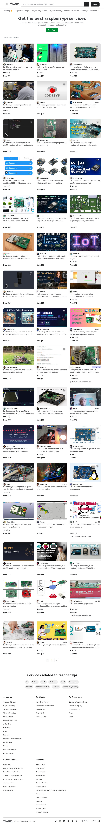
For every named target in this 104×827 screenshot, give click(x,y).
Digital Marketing (55, 11)
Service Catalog (8, 753)
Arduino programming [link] (70, 687)
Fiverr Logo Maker (9, 786)
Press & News (41, 808)
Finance (6, 746)
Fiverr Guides (40, 713)
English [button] (86, 821)
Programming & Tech (39, 11)
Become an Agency (75, 706)
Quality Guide (40, 709)
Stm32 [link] (63, 682)
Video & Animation (71, 11)
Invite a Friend (41, 805)
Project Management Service (13, 768)
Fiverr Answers (41, 716)
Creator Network (42, 797)
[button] (6, 4)
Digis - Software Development (13, 779)
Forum (71, 713)
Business (6, 735)
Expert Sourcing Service (11, 772)
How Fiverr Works (42, 702)
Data (5, 731)
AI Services (7, 724)
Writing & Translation (10, 709)
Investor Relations (42, 812)
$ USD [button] (94, 821)
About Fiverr (40, 764)
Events (71, 716)
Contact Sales (8, 790)
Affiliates (39, 801)
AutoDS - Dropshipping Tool (12, 775)
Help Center (40, 768)
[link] (56, 821)
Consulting (6, 727)
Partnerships (40, 794)
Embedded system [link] (42, 687)
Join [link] (95, 4)
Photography (7, 742)
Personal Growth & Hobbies (12, 738)
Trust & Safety (41, 772)
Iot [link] (27, 682)
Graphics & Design (22, 11)
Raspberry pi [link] (73, 682)
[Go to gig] (18, 52)
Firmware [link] (56, 687)
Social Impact (40, 775)
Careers (39, 779)
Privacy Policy (41, 786)
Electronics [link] (53, 682)
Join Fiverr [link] (52, 30)
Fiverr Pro (6, 764)
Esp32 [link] (43, 682)
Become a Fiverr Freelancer (78, 702)
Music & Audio (8, 716)
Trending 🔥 (7, 11)
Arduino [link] (34, 682)
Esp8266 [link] (29, 687)
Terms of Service (41, 783)
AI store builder (8, 783)
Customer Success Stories (45, 706)
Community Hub (74, 709)
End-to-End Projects (10, 749)
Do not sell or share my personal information (51, 790)
